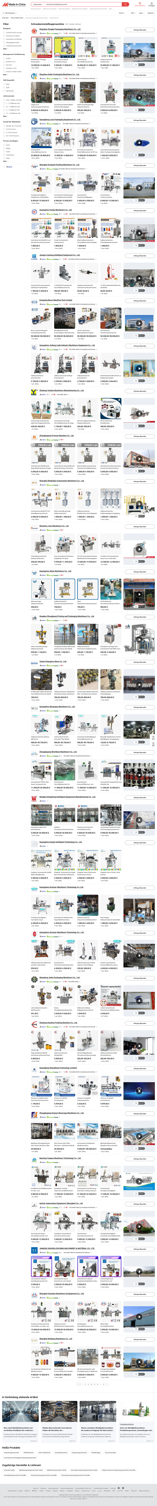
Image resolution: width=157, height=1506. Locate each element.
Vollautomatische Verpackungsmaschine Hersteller (119, 1470)
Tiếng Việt (134, 1491)
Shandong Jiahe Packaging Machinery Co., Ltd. (59, 977)
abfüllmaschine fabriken (50, 9)
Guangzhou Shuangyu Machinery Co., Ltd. (57, 706)
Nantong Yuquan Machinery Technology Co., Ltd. (60, 1158)
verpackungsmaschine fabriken (98, 9)
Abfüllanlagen (96, 1453)
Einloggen (151, 6)
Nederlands (107, 1491)
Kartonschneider (110, 1453)
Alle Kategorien (10, 13)
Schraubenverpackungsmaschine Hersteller (75, 1475)
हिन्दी (114, 1491)
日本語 (41, 1491)
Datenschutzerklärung (66, 1488)
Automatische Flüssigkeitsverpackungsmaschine (20, 1458)
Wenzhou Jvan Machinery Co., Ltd (54, 526)
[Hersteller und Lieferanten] (13, 4)
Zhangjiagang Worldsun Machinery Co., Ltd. (58, 752)
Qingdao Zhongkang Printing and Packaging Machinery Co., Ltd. (66, 616)
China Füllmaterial (44, 1453)
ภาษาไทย (120, 1491)
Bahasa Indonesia (144, 1491)
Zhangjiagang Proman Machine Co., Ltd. (56, 435)
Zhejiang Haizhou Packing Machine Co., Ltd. (58, 1023)
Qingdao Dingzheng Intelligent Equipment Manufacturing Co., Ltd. (67, 797)
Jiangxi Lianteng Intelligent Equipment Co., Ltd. (59, 255)
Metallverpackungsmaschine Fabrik (31, 1470)
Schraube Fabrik (9, 1470)
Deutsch (62, 1491)
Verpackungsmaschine (11, 1453)
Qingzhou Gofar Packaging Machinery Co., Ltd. (59, 74)
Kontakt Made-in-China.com (83, 1488)
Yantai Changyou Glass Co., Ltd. (53, 661)
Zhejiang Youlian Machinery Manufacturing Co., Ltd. (61, 390)
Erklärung (43, 1488)
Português (70, 1491)
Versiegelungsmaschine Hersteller (15, 1475)
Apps (141, 13)
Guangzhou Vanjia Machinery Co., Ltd (55, 210)
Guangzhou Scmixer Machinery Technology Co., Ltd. (61, 932)
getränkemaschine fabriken (79, 9)
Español (55, 1491)
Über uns (35, 1488)
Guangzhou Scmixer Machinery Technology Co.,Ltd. (61, 887)
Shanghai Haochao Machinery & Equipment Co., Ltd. (61, 1293)
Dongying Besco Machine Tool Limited (55, 300)
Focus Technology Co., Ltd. (76, 1495)
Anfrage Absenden (140, 30)
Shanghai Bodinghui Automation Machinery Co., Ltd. (61, 481)
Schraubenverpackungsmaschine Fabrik (84, 1470)
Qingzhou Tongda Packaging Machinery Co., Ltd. (60, 29)
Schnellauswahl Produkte (101, 1488)
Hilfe (132, 13)
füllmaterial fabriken (64, 9)
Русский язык (86, 1491)
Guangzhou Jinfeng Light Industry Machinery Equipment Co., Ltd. (67, 345)
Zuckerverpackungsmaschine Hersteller (44, 1475)
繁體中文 (34, 1491)
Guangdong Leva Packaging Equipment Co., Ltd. (60, 119)
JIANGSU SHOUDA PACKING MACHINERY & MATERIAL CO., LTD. (67, 1248)
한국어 (94, 1491)
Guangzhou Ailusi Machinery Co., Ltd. (55, 571)
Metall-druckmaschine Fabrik (56, 1470)
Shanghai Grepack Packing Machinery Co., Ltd (59, 165)
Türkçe (127, 1491)
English (20, 1491)
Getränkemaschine (61, 1453)
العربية (99, 1491)
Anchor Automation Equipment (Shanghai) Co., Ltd (61, 1203)
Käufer (121, 13)
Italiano (77, 1491)
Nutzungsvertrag (53, 1488)
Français (48, 1491)
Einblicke (113, 1488)
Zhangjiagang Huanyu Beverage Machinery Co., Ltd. (61, 1113)
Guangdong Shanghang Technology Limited (58, 1068)
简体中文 (27, 1491)
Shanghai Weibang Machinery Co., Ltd (55, 1339)
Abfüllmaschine (28, 1453)
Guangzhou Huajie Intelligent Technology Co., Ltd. (60, 842)
